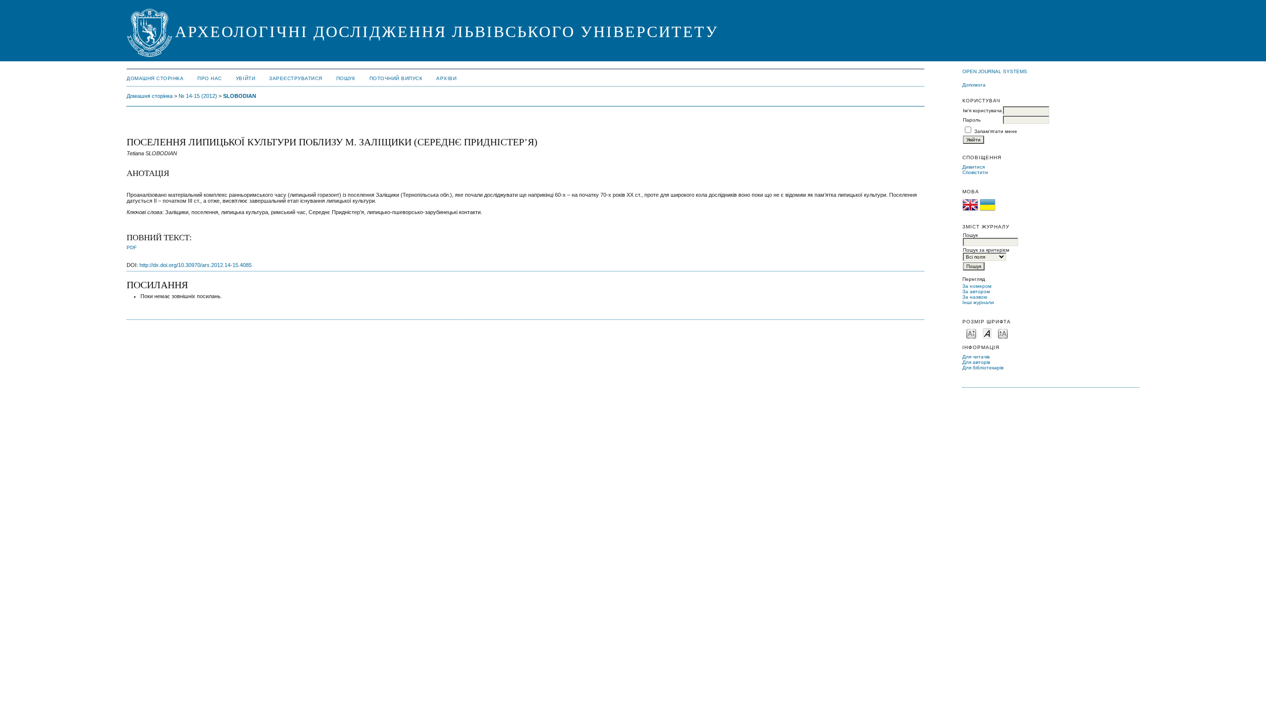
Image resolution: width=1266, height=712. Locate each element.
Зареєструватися (295, 78)
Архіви (446, 78)
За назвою (975, 297)
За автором (976, 291)
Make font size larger (1003, 333)
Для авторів (976, 362)
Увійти (245, 78)
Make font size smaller (971, 333)
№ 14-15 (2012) (198, 96)
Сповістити (975, 172)
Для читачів (976, 356)
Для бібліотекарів (982, 367)
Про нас (209, 78)
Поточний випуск (396, 78)
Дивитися (973, 167)
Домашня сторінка (155, 78)
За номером (977, 286)
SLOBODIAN (239, 96)
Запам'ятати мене (995, 131)
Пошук (346, 78)
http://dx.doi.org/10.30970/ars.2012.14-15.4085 (195, 265)
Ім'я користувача (982, 110)
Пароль (972, 120)
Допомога (974, 85)
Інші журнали (978, 302)
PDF (131, 247)
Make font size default (987, 333)
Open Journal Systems (994, 71)
